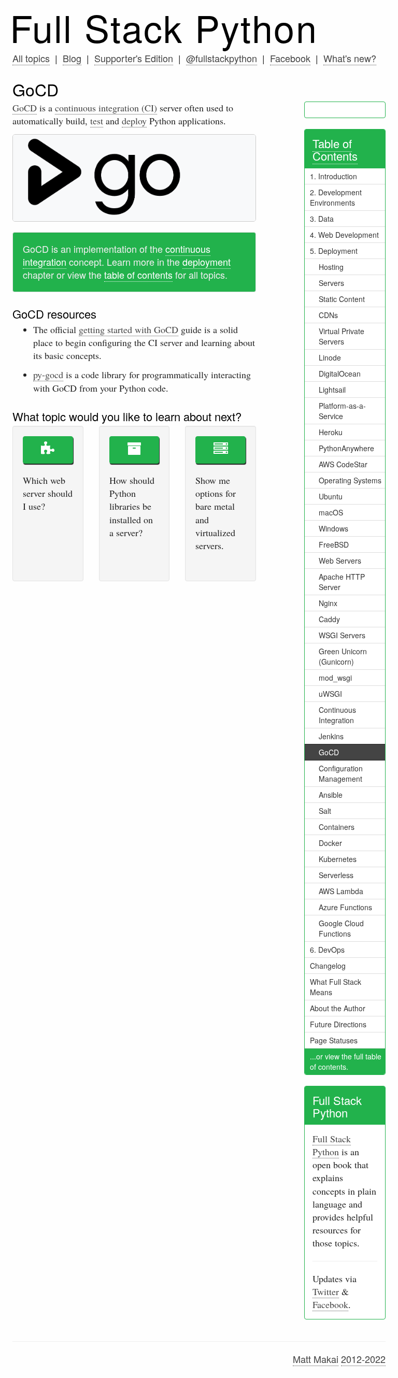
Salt (325, 811)
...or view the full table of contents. (345, 1061)
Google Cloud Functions (341, 928)
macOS (331, 512)
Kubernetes (338, 859)
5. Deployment (334, 251)
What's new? (349, 58)
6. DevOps (327, 949)
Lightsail (332, 389)
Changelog (328, 965)
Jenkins (331, 736)
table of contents (138, 274)
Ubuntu (331, 496)
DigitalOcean (340, 373)
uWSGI (330, 693)
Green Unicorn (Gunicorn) (343, 656)
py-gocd (48, 374)
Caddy (329, 619)
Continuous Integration (337, 715)
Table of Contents (335, 149)
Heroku (331, 432)
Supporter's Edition (133, 58)
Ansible (331, 795)
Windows (333, 528)
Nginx (328, 603)
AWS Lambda (341, 891)
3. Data (322, 218)
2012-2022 (363, 1359)
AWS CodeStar (343, 464)
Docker (330, 843)
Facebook (290, 58)
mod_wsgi (335, 677)
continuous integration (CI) (106, 108)
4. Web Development (344, 234)
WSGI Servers (342, 635)
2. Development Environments (336, 197)
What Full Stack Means (335, 987)
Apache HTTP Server (342, 581)
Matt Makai (315, 1359)
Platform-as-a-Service (342, 410)
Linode (330, 357)
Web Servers (340, 560)
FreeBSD (334, 544)
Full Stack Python (164, 26)
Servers (331, 283)
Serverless (336, 875)
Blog (72, 58)
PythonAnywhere (346, 448)
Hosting (331, 267)
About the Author (337, 1008)
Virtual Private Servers (341, 336)
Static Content (342, 299)
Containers (336, 827)
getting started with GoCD (128, 329)
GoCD (24, 108)
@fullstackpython (221, 58)
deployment (206, 261)
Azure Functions (345, 907)
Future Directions (338, 1024)
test (96, 120)
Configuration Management (341, 773)
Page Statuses (334, 1040)
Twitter (325, 1291)
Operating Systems (350, 480)
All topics (31, 58)
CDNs (328, 315)
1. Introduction (333, 176)
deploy (134, 120)
